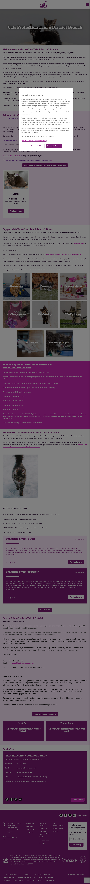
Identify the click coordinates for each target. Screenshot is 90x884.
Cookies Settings (37, 146)
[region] (46, 119)
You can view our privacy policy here (34, 140)
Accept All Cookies (54, 146)
